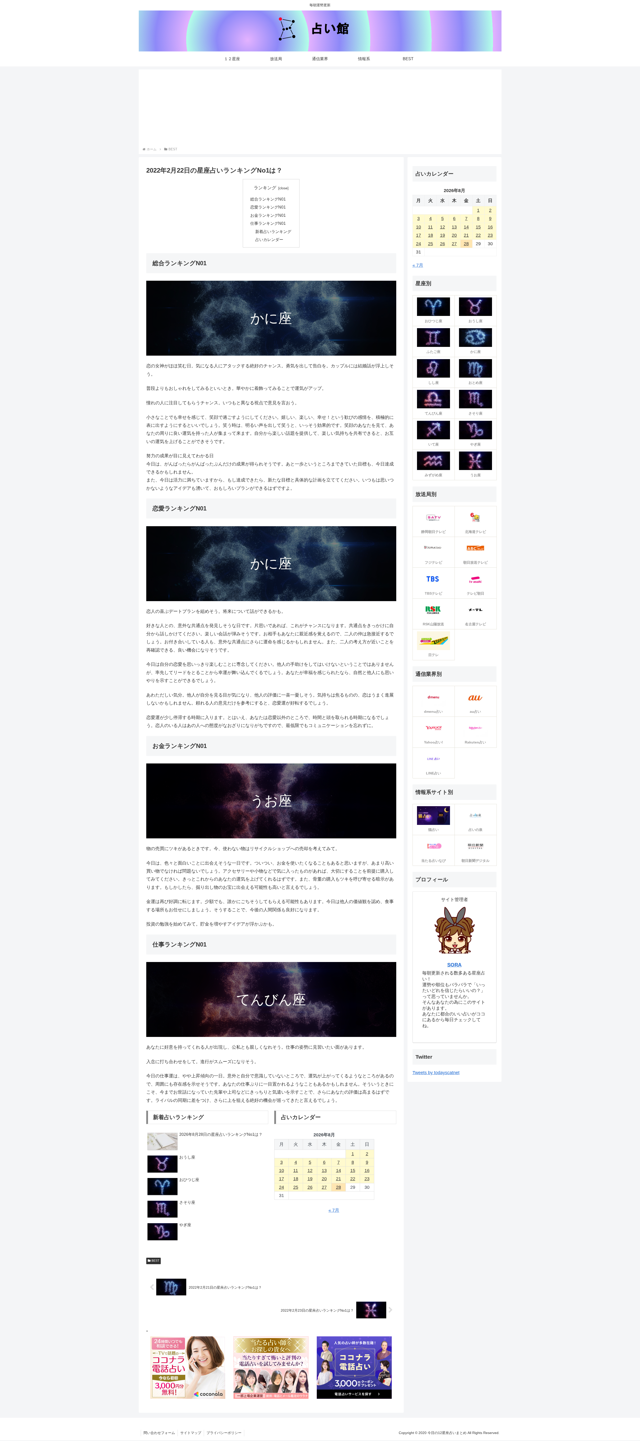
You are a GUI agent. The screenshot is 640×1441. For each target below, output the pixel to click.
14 (338, 1170)
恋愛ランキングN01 (268, 207)
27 (324, 1187)
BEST (155, 1260)
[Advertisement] (320, 109)
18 (295, 1178)
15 (352, 1170)
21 (338, 1178)
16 (367, 1170)
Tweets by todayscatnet (436, 1072)
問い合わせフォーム (159, 1433)
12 (310, 1170)
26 (310, 1187)
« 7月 (333, 1210)
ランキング (265, 187)
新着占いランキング (273, 231)
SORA (454, 964)
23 (367, 1178)
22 (352, 1178)
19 (310, 1178)
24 (281, 1187)
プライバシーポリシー (224, 1433)
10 (281, 1170)
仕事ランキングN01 (268, 223)
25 (295, 1187)
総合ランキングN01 (268, 199)
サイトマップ (190, 1433)
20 (324, 1178)
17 (281, 1178)
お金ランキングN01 (268, 215)
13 (324, 1170)
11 (295, 1170)
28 (338, 1187)
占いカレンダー (269, 239)
